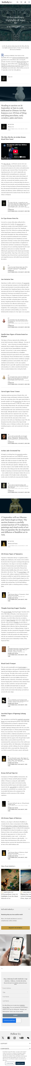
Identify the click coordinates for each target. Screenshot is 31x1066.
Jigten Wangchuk (10, 620)
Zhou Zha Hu (7, 164)
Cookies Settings (9, 1063)
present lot (26, 283)
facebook (9, 1038)
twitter (3, 1038)
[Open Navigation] (29, 2)
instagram (14, 1038)
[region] (15, 1058)
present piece (18, 401)
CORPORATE (5, 1049)
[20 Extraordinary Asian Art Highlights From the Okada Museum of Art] (10, 880)
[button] (16, 866)
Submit (15, 1015)
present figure (22, 572)
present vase (20, 224)
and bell (13, 787)
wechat (28, 1038)
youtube (21, 1038)
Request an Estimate (15, 927)
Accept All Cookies (20, 1063)
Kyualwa (16, 622)
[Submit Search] (17, 2)
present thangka (8, 612)
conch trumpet (22, 667)
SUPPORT (4, 1043)
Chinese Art (4, 64)
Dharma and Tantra (21, 61)
